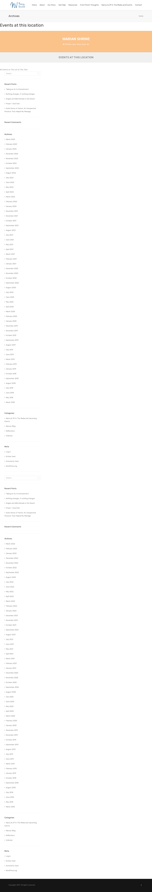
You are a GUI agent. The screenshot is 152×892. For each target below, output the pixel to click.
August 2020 (11, 288)
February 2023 (11, 144)
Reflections (10, 431)
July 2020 (9, 292)
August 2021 (11, 230)
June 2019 (10, 355)
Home (141, 16)
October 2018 (11, 374)
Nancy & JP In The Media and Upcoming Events (20, 419)
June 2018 (10, 393)
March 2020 (10, 312)
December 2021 (12, 211)
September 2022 (12, 168)
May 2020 (9, 302)
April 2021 (9, 249)
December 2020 (12, 269)
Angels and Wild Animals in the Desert (20, 99)
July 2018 (9, 388)
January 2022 (11, 206)
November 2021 (12, 216)
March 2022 (10, 197)
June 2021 (10, 240)
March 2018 (10, 402)
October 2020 (11, 278)
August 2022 (11, 173)
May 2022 (9, 187)
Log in (8, 452)
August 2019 (11, 345)
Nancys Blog (10, 426)
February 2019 (11, 364)
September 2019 (12, 340)
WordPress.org (11, 466)
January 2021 (11, 264)
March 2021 (10, 254)
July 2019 (9, 350)
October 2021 (11, 221)
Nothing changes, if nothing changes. (20, 94)
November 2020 (12, 273)
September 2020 (12, 283)
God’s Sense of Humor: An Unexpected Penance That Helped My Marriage (20, 110)
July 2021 (9, 235)
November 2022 (12, 159)
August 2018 (11, 383)
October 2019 (11, 335)
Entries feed (10, 456)
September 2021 (12, 226)
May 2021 (9, 245)
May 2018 (9, 398)
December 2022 (12, 154)
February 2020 (11, 316)
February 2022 (11, 202)
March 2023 (10, 139)
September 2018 (12, 378)
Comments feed (12, 461)
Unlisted (9, 436)
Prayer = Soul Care (13, 104)
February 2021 (11, 259)
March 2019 (10, 359)
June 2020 (10, 297)
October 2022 (11, 163)
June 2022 (10, 182)
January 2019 (11, 369)
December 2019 (12, 326)
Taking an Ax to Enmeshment (17, 89)
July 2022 (9, 178)
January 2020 (11, 321)
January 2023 (11, 149)
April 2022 (10, 192)
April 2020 (10, 307)
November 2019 (12, 331)
